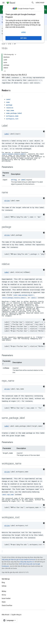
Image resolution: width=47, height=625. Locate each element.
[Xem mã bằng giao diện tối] (44, 131)
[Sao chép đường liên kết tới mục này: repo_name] (16, 381)
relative (9, 108)
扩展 (9, 44)
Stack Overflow (7, 605)
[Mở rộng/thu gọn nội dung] (15, 54)
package (9, 105)
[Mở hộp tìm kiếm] (32, 2)
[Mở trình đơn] (3, 2)
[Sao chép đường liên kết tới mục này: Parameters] (15, 167)
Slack (3, 602)
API (15, 44)
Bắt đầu (23, 38)
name (8, 102)
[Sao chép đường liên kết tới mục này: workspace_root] (22, 517)
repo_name (10, 110)
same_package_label (14, 113)
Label (8, 99)
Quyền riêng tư (16, 614)
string (14, 180)
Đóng (23, 32)
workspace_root (12, 119)
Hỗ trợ (4, 595)
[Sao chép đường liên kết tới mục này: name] (10, 192)
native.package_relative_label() (14, 154)
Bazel (3, 44)
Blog (3, 582)
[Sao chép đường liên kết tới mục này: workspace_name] (23, 463)
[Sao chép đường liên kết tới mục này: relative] (12, 264)
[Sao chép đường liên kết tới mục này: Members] (12, 90)
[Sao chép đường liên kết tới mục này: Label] (10, 125)
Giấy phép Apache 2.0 (27, 562)
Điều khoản (5, 614)
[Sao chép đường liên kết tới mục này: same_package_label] (27, 418)
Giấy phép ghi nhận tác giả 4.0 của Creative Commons (18, 559)
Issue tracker (6, 598)
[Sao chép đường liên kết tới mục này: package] (13, 227)
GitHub (4, 586)
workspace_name (12, 116)
